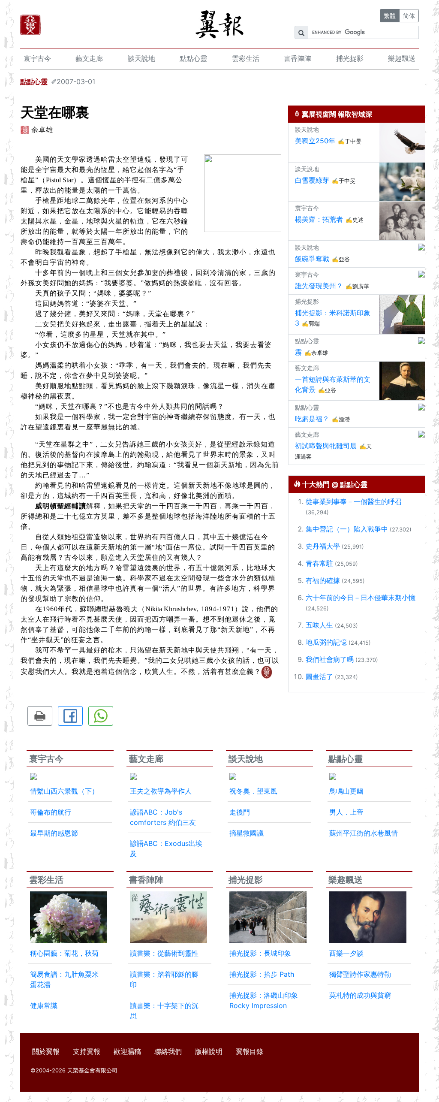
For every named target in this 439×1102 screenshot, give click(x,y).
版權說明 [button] (209, 1051)
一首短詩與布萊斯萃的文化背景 (332, 384)
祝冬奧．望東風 (253, 791)
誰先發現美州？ (319, 285)
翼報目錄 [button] (249, 1051)
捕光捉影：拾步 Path (261, 974)
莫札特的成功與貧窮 (360, 995)
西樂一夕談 (346, 953)
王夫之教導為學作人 (161, 791)
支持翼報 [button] (86, 1051)
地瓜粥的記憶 (326, 642)
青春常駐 (319, 563)
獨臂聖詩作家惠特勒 (360, 974)
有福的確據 (323, 580)
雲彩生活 (245, 58)
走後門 (239, 812)
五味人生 (319, 625)
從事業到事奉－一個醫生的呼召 (354, 501)
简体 (409, 15)
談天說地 (141, 58)
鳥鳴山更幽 (346, 791)
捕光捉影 (350, 58)
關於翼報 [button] (46, 1051)
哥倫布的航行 (50, 812)
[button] (39, 716)
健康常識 (43, 1005)
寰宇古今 (37, 58)
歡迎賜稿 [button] (127, 1051)
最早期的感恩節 (54, 833)
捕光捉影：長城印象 (260, 953)
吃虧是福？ (312, 418)
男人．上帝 (346, 812)
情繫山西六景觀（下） (64, 791)
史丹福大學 (323, 546)
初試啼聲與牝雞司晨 (326, 445)
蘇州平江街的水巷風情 (363, 833)
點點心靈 (193, 58)
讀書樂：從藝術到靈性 (164, 953)
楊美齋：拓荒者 (319, 219)
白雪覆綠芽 (312, 180)
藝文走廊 (89, 58)
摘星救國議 (246, 833)
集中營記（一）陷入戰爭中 (347, 529)
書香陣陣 (297, 58)
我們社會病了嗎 (330, 659)
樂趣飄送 (401, 58)
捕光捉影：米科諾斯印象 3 (332, 317)
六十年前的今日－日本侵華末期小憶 (360, 597)
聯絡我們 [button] (168, 1051)
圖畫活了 (319, 676)
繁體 (390, 15)
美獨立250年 (315, 140)
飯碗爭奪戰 (312, 258)
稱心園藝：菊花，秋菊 (64, 953)
